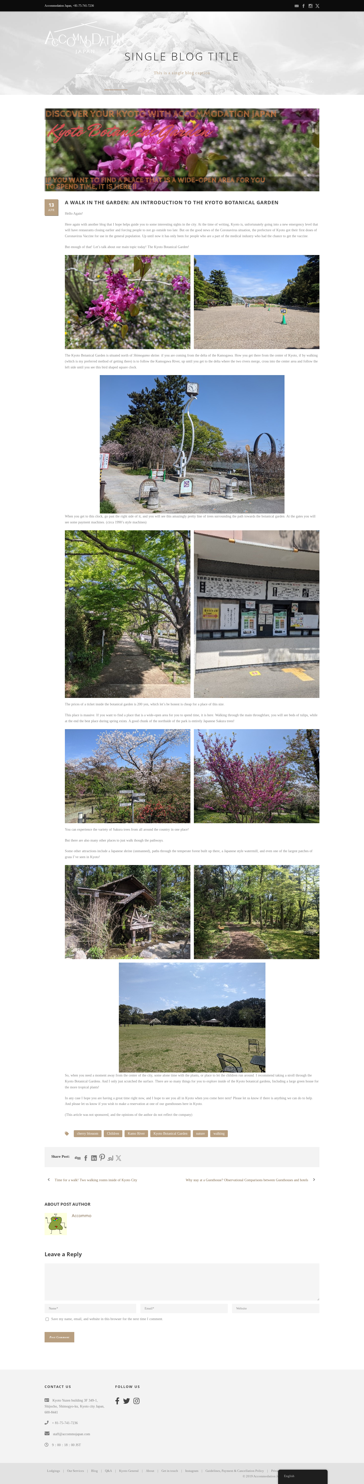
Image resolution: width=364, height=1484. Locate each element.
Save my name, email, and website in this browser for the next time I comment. (107, 1319)
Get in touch (169, 1471)
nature (200, 1133)
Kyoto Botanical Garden (170, 1133)
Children (113, 1133)
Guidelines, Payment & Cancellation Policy (235, 1471)
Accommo (81, 1215)
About (150, 1471)
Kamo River (136, 1133)
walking (219, 1133)
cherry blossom (87, 1133)
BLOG (309, 81)
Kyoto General (129, 1471)
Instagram (285, 81)
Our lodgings (116, 81)
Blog (94, 1471)
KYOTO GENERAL (221, 81)
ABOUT (176, 81)
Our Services (149, 81)
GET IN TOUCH (255, 81)
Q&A (194, 81)
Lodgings (53, 1471)
